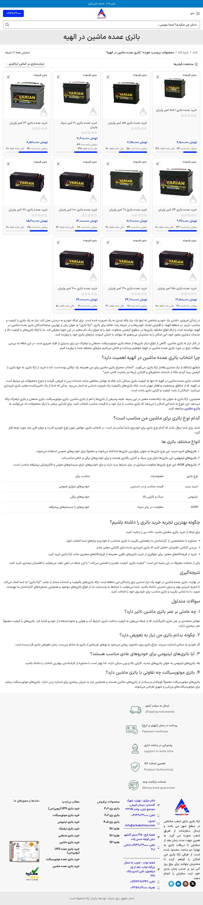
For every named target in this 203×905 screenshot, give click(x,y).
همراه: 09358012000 (142, 888)
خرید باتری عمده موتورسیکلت (62, 859)
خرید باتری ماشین (69, 842)
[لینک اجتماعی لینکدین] (178, 884)
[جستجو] (7, 25)
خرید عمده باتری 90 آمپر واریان (128, 210)
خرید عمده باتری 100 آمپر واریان (78, 210)
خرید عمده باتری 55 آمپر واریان (127, 123)
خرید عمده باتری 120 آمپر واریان (28, 210)
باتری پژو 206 (112, 815)
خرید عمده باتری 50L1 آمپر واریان (176, 110)
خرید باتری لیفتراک (69, 829)
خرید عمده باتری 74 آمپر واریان (177, 210)
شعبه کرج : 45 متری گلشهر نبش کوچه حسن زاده (139, 837)
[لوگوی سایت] (102, 13)
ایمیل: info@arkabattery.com (140, 823)
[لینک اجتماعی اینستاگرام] (186, 884)
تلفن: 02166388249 (142, 882)
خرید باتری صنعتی (68, 836)
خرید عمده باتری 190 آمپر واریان (127, 288)
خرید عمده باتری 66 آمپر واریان (29, 123)
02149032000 (14, 13)
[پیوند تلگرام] (171, 884)
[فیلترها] (188, 276)
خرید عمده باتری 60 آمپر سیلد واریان (78, 125)
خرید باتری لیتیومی (68, 822)
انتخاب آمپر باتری (96, 4)
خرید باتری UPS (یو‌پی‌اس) (63, 809)
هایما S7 (114, 836)
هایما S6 (114, 842)
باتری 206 (110, 4)
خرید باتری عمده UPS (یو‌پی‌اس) (67, 851)
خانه (195, 52)
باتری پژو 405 (111, 822)
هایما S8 (114, 829)
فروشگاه (183, 52)
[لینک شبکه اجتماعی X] (193, 884)
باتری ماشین (192, 408)
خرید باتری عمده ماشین (66, 866)
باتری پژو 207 (112, 809)
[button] (157, 76)
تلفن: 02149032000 (143, 815)
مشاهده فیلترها (183, 64)
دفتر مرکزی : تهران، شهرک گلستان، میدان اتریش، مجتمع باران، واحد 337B (140, 805)
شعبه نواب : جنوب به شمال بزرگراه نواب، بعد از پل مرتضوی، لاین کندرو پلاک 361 (139, 869)
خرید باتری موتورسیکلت (66, 815)
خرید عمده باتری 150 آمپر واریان (177, 288)
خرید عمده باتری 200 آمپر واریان (77, 288)
